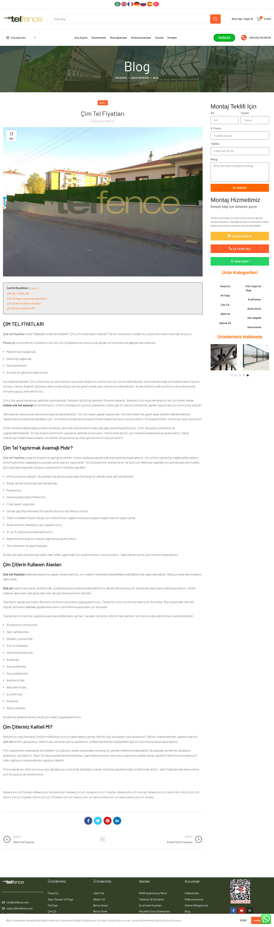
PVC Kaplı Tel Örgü (253, 288)
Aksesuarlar (254, 327)
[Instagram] (250, 910)
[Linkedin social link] (117, 821)
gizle (34, 288)
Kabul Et (259, 920)
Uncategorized (140, 77)
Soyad (245, 112)
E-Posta (216, 128)
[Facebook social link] (88, 821)
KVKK (243, 920)
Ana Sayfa (121, 77)
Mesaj (214, 159)
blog (156, 77)
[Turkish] (156, 3)
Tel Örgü (225, 295)
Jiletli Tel (225, 314)
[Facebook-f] (233, 910)
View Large (234, 347)
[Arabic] (118, 3)
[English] (124, 3)
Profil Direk (254, 299)
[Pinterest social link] (108, 821)
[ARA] (215, 19)
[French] (130, 3)
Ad (212, 112)
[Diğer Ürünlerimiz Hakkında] (103, 839)
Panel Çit (225, 286)
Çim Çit (225, 304)
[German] (137, 3)
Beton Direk (254, 308)
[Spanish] (150, 3)
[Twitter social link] (98, 821)
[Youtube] (241, 910)
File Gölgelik (254, 318)
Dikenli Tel (225, 323)
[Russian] (143, 3)
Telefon (215, 143)
